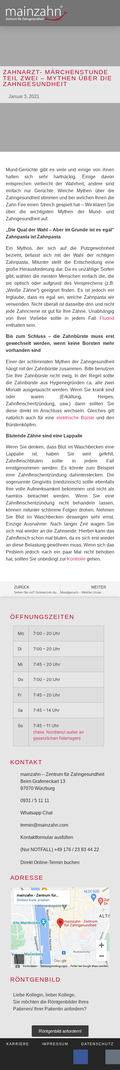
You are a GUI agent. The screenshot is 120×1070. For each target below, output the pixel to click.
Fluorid (107, 318)
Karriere (17, 1044)
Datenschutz (97, 1044)
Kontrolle (76, 558)
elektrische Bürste (75, 417)
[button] (109, 13)
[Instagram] (96, 1057)
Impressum (55, 1044)
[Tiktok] (112, 1057)
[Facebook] (80, 1057)
